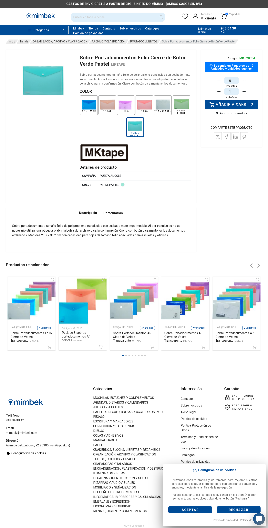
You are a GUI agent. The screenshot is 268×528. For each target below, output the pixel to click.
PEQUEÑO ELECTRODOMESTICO (116, 492)
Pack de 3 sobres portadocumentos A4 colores (76, 336)
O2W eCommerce (134, 525)
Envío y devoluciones (195, 448)
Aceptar (190, 510)
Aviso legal (188, 412)
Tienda (93, 28)
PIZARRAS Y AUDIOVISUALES (114, 483)
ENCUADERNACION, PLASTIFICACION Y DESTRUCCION (131, 468)
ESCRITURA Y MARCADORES (113, 421)
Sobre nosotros (130, 28)
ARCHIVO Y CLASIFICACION (109, 41)
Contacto (108, 28)
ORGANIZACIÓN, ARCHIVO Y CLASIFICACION (60, 41)
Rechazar (238, 510)
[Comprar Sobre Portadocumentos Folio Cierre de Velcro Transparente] (49, 347)
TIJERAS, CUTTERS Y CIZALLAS (115, 459)
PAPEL (98, 445)
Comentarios (113, 213)
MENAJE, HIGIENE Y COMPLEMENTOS (120, 511)
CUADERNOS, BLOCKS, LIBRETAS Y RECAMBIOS (126, 450)
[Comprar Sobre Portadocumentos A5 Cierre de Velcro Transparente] (152, 347)
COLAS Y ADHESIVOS (108, 435)
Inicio (12, 41)
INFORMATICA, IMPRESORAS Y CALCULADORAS (127, 497)
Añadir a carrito (234, 104)
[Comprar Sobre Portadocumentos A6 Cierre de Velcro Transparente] (203, 347)
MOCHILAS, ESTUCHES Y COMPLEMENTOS (123, 398)
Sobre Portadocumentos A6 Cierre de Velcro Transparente (183, 336)
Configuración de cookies (28, 453)
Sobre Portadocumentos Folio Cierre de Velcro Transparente (31, 336)
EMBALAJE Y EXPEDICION (111, 501)
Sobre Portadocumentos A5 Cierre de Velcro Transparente (132, 336)
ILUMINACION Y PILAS (109, 473)
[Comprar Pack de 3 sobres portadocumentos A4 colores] (100, 346)
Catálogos (152, 28)
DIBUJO (98, 431)
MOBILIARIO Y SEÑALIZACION (114, 487)
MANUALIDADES (105, 440)
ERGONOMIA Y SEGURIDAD (112, 506)
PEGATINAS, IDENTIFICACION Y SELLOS (121, 478)
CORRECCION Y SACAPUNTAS (114, 426)
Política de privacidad (225, 520)
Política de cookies (251, 520)
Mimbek (78, 28)
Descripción (88, 213)
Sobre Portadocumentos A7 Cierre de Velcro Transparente (235, 336)
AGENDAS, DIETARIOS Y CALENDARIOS (120, 402)
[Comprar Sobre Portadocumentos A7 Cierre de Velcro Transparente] (254, 347)
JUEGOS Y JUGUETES (108, 407)
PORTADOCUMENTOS (144, 41)
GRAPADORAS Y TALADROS (112, 464)
